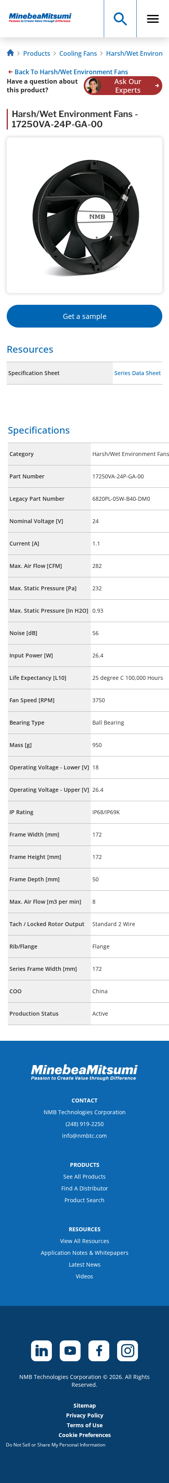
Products (36, 53)
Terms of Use (85, 1425)
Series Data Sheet (137, 373)
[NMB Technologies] (11, 53)
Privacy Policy (84, 1415)
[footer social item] (41, 1350)
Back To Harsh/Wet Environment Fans (71, 72)
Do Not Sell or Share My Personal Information (55, 1444)
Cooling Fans (78, 53)
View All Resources (84, 1241)
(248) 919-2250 (85, 1124)
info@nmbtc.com (84, 1135)
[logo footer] (84, 1078)
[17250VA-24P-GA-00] (44, 18)
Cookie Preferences (85, 1435)
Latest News (85, 1264)
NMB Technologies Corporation (85, 1112)
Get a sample (85, 316)
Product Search (84, 1200)
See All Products (84, 1176)
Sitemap (84, 1405)
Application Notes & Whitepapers (85, 1252)
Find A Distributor (84, 1188)
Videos (84, 1276)
